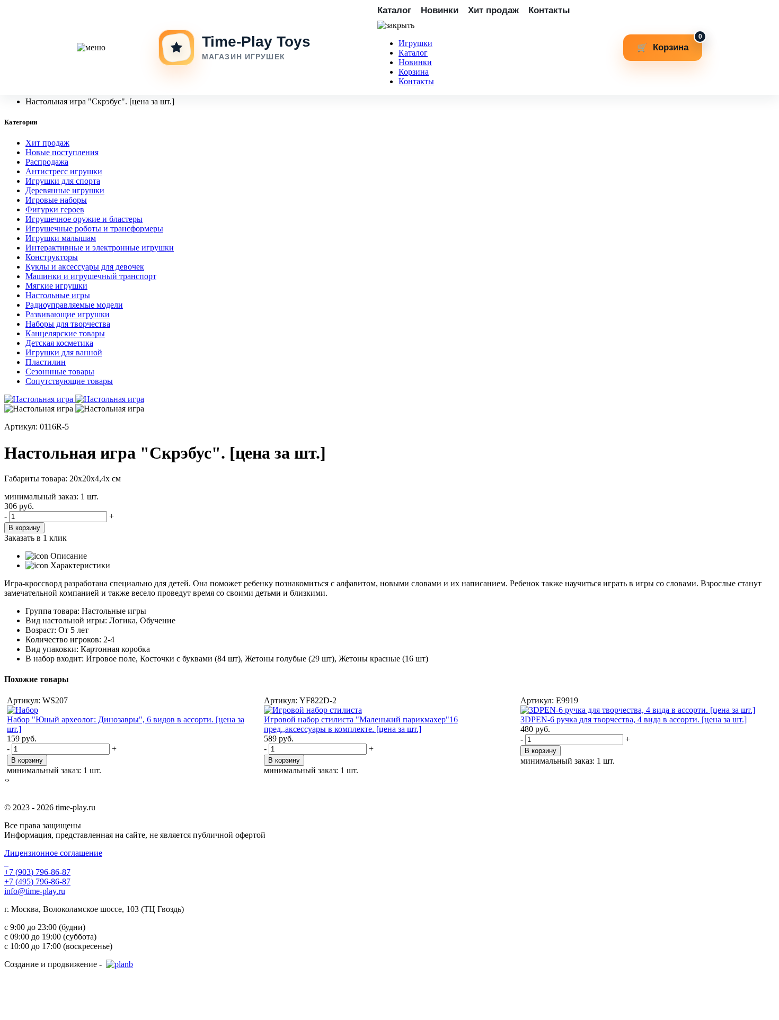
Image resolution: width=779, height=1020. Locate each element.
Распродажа (46, 161)
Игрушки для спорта (62, 180)
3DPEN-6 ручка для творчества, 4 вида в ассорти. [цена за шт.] (633, 719)
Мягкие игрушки (56, 285)
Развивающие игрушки (67, 314)
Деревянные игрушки (64, 190)
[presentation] (5, 780)
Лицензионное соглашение (53, 852)
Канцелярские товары (65, 333)
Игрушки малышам (60, 238)
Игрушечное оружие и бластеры (84, 218)
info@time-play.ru (34, 891)
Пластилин (45, 361)
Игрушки (415, 43)
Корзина (414, 71)
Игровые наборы (56, 199)
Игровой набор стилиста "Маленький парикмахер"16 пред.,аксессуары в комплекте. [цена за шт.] (361, 724)
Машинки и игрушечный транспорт (90, 276)
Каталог (394, 10)
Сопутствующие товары (69, 381)
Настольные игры (57, 295)
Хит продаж (493, 10)
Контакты (549, 10)
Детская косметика (59, 342)
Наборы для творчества (67, 323)
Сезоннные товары (59, 371)
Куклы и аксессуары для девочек (84, 266)
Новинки (439, 10)
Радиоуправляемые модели (74, 304)
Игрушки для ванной (63, 352)
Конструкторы (51, 257)
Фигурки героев (54, 209)
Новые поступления (62, 152)
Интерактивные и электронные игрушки (99, 247)
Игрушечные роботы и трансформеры (94, 228)
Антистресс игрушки (63, 171)
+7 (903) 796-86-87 (37, 871)
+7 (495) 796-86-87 (37, 881)
